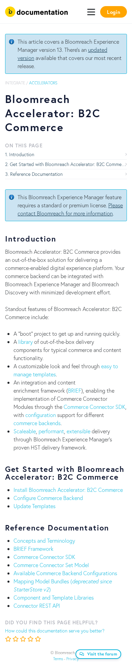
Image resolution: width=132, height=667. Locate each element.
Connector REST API (37, 605)
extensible (78, 431)
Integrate (15, 82)
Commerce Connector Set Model (51, 564)
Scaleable (25, 431)
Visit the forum (102, 653)
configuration (40, 414)
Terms (58, 658)
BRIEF (74, 390)
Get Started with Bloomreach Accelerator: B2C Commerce (68, 164)
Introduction (21, 154)
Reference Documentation (36, 174)
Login (113, 11)
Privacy (72, 658)
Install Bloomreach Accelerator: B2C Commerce (68, 489)
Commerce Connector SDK (94, 406)
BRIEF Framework (33, 548)
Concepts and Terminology (44, 540)
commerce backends (37, 422)
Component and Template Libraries (54, 597)
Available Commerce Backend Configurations (65, 573)
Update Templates (35, 505)
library (25, 341)
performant (51, 431)
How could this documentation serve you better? (55, 630)
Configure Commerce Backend (48, 497)
